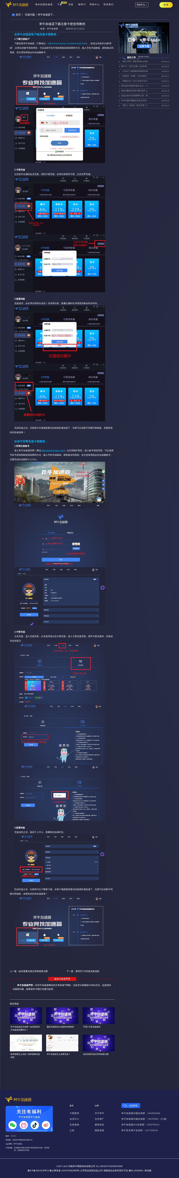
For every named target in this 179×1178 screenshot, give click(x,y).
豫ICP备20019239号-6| (38, 1170)
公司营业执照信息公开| (91, 1170)
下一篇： (83, 971)
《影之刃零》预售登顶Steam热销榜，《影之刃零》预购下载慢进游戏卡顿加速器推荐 (135, 61)
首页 (18, 14)
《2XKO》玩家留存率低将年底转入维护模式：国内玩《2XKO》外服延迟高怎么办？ (135, 71)
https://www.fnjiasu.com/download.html (67, 43)
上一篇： (29, 971)
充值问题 (30, 14)
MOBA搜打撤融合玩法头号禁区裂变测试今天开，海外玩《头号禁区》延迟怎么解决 (135, 100)
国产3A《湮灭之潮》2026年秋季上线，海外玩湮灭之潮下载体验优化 (135, 66)
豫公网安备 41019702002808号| (65, 1170)
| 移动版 (147, 1170)
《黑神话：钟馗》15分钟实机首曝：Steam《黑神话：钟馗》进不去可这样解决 (135, 76)
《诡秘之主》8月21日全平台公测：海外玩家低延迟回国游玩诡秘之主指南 (135, 81)
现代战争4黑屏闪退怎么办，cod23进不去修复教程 (135, 86)
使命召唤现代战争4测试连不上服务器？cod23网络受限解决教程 (135, 91)
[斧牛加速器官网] (19, 4)
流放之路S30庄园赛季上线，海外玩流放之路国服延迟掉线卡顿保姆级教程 (135, 96)
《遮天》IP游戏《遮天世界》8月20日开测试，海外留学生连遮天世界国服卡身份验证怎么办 (135, 105)
